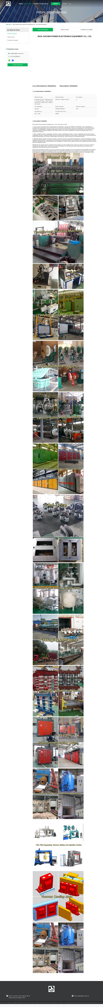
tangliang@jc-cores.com (16, 53)
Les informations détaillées (44, 86)
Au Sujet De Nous (13, 30)
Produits (36, 3)
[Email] (13, 60)
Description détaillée (69, 86)
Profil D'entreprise (42, 29)
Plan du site (3, 1002)
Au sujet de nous (28, 3)
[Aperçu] (8, 4)
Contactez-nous (43, 3)
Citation (55, 3)
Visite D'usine (65, 29)
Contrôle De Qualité (86, 29)
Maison (21, 3)
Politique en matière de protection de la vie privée (19, 1002)
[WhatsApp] (9, 60)
